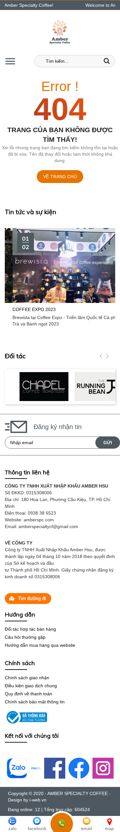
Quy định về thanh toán (28, 693)
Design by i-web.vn (27, 799)
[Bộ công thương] (26, 716)
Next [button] (107, 356)
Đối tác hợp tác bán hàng (30, 629)
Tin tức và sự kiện (30, 212)
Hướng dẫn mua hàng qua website (40, 645)
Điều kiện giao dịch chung (31, 685)
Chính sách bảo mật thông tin (35, 701)
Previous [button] (101, 356)
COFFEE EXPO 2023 (26, 309)
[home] (60, 32)
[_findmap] (28, 598)
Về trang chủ (60, 176)
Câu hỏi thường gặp (25, 637)
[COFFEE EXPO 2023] (60, 265)
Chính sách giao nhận (27, 677)
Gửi (107, 442)
